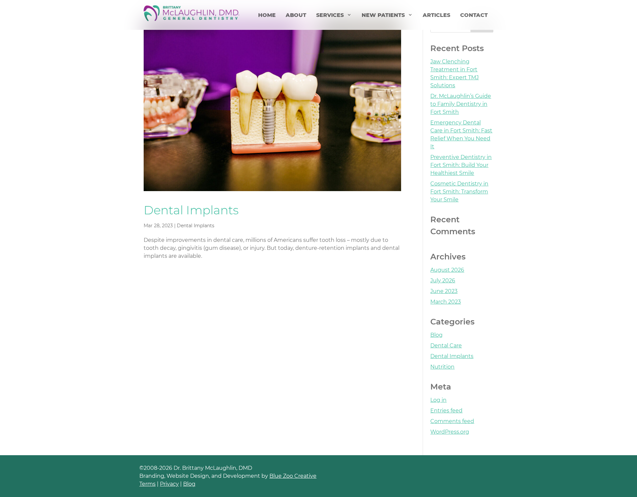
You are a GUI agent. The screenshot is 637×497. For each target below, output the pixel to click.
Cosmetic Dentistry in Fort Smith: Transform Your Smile (459, 191)
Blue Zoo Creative (293, 476)
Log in (438, 400)
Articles (436, 15)
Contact (474, 15)
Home (267, 15)
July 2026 (442, 280)
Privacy (169, 484)
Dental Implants (191, 210)
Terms (147, 484)
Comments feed (452, 421)
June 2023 (444, 291)
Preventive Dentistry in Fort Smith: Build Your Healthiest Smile (461, 165)
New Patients (383, 15)
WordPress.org (449, 432)
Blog (436, 335)
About (296, 15)
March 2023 (445, 302)
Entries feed (446, 410)
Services (330, 15)
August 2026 (447, 270)
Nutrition (442, 367)
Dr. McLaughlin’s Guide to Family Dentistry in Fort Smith (460, 104)
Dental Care (446, 345)
